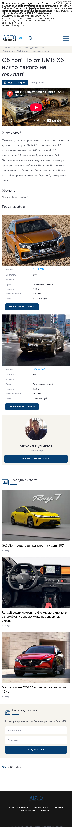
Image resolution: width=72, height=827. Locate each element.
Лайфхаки (59, 807)
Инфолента (46, 811)
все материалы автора (36, 459)
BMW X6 (39, 369)
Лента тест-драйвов (28, 47)
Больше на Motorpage (22, 307)
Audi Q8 (38, 269)
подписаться (36, 750)
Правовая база (28, 811)
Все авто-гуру (41, 807)
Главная (7, 47)
